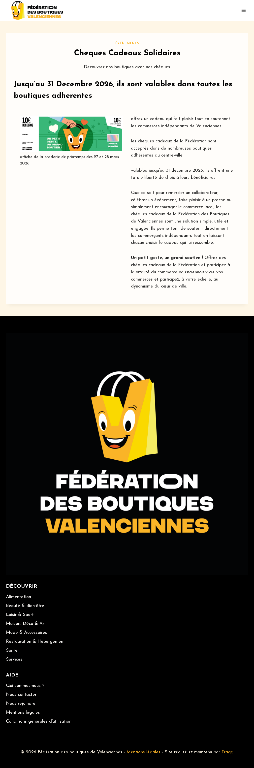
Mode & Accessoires (26, 633)
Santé (12, 650)
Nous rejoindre (20, 704)
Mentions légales (23, 712)
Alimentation (18, 597)
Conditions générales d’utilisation (38, 721)
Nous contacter (21, 695)
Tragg (227, 752)
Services (14, 659)
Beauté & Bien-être (25, 606)
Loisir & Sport (20, 615)
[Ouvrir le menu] (243, 10)
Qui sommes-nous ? (25, 686)
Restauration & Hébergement (35, 642)
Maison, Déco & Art (26, 624)
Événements (127, 43)
